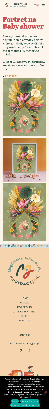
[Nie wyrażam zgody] (45, 392)
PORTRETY (11, 76)
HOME (24, 298)
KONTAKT (24, 320)
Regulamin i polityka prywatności (25, 405)
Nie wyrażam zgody (30, 401)
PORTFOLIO (24, 307)
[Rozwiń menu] (43, 5)
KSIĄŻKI (24, 302)
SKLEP (24, 316)
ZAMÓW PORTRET (24, 311)
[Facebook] (20, 350)
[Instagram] (28, 350)
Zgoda (15, 401)
